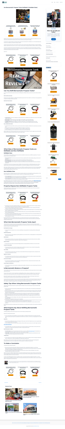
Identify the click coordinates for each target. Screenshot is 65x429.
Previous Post (6, 382)
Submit (49, 67)
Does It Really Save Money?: (8, 324)
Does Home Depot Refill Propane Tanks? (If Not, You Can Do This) (31, 397)
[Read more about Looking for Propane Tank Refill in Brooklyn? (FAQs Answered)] (13, 393)
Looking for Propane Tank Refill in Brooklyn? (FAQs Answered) (13, 401)
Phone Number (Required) (49, 50)
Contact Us (53, 39)
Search (60, 179)
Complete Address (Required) (49, 54)
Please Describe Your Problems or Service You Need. (52, 61)
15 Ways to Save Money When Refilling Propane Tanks (13, 412)
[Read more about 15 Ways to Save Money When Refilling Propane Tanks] (12, 407)
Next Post (40, 382)
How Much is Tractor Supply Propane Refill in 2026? (31, 414)
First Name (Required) (48, 43)
